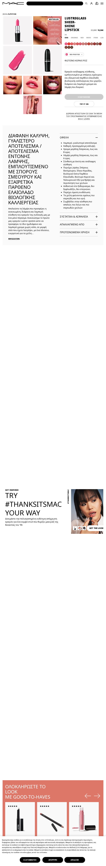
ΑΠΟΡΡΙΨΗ (52, 860)
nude (88, 38)
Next (97, 796)
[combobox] (84, 54)
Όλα (66, 38)
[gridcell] (66, 43)
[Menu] (102, 3)
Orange (74, 38)
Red (82, 38)
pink (96, 38)
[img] (20, 819)
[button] (102, 3)
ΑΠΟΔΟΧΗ (75, 860)
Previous (88, 796)
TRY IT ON (84, 104)
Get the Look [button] (96, 528)
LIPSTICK (12, 14)
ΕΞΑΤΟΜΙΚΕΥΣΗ (30, 860)
